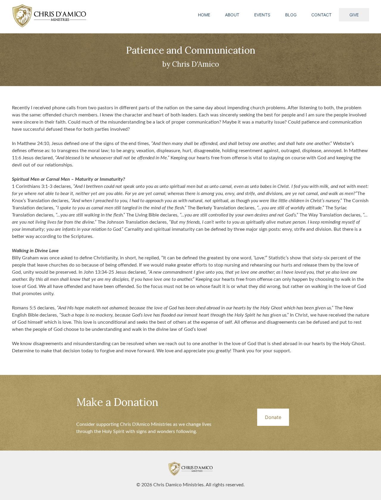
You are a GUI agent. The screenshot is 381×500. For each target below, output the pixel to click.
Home (204, 14)
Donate (273, 417)
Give (354, 14)
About (232, 14)
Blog (290, 14)
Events (262, 14)
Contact (321, 14)
